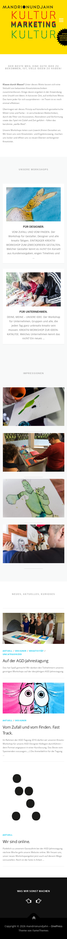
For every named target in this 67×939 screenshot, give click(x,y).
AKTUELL (8, 650)
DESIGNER (21, 650)
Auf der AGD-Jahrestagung (25, 660)
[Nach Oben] (33, 918)
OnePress (56, 926)
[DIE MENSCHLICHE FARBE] (28, 900)
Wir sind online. (16, 841)
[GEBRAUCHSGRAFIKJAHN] (38, 900)
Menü (61, 20)
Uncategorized (12, 654)
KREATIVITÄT (36, 650)
